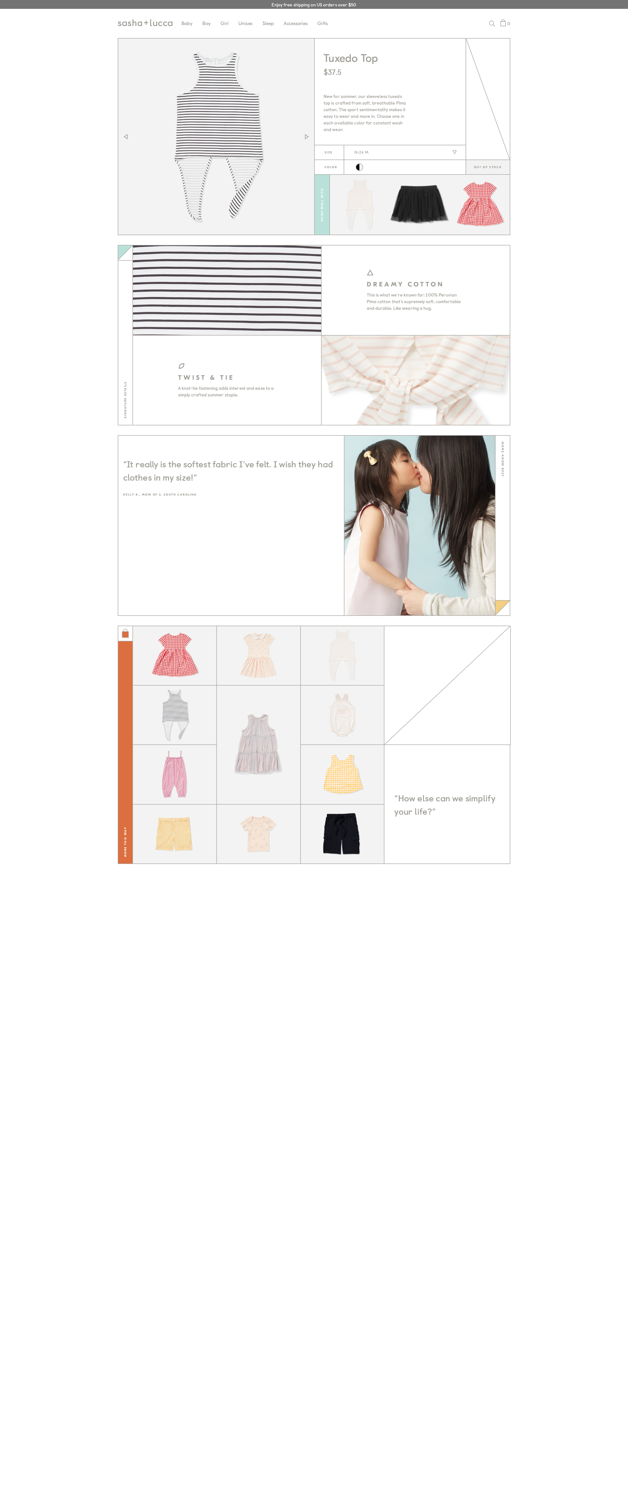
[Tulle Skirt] (420, 205)
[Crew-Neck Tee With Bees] (259, 834)
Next (307, 136)
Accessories (296, 23)
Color (331, 167)
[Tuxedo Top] (175, 715)
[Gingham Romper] (175, 774)
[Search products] (492, 23)
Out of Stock (488, 167)
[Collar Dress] (259, 656)
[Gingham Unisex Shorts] (175, 834)
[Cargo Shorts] (343, 834)
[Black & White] (359, 167)
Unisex (245, 23)
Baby (187, 23)
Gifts (322, 23)
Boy (206, 23)
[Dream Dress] (259, 745)
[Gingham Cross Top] (343, 774)
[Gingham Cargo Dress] (480, 205)
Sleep (268, 23)
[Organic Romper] (343, 715)
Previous (125, 136)
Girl (225, 23)
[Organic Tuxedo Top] (360, 205)
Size (329, 152)
